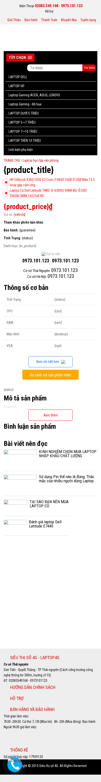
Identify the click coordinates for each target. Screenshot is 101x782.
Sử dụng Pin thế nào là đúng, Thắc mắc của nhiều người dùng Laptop (66, 478)
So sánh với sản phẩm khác (50, 375)
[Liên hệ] (14, 760)
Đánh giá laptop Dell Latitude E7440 (45, 523)
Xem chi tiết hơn (48, 361)
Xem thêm (50, 415)
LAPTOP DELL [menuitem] (18, 77)
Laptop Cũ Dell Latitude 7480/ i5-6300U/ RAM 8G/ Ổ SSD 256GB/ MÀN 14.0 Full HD (48, 193)
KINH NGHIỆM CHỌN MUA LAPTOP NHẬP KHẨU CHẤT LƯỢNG (67, 453)
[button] (20, 58)
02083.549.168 (46, 5)
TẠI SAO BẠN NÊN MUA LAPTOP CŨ (49, 503)
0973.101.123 (72, 5)
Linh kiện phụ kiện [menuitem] (21, 150)
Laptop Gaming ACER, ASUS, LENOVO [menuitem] (34, 95)
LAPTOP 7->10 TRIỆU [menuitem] (23, 131)
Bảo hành (31, 20)
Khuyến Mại (69, 20)
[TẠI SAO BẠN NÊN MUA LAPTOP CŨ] (15, 506)
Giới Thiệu (14, 20)
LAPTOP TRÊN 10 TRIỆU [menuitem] (25, 140)
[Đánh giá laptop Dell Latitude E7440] (15, 525)
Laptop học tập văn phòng (41, 160)
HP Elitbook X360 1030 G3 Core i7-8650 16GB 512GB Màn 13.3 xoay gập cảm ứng (52, 182)
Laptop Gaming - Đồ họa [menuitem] (25, 104)
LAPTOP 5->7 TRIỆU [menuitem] (22, 122)
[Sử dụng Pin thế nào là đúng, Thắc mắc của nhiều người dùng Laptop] (20, 483)
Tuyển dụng (88, 20)
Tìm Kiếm (89, 68)
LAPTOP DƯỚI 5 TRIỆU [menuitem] (24, 113)
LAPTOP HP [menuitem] (17, 86)
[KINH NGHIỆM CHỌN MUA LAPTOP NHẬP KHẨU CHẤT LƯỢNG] (20, 458)
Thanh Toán (49, 20)
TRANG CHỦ (12, 160)
